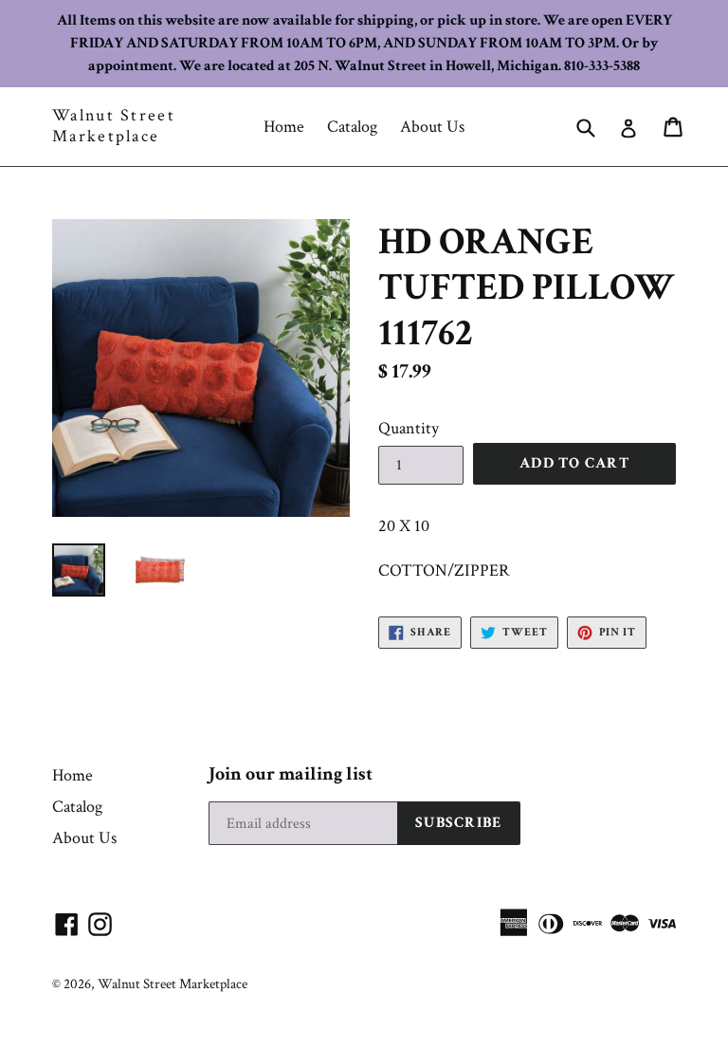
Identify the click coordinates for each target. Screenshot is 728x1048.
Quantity (408, 428)
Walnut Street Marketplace (113, 125)
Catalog (352, 127)
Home (284, 127)
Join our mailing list (291, 774)
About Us (432, 127)
